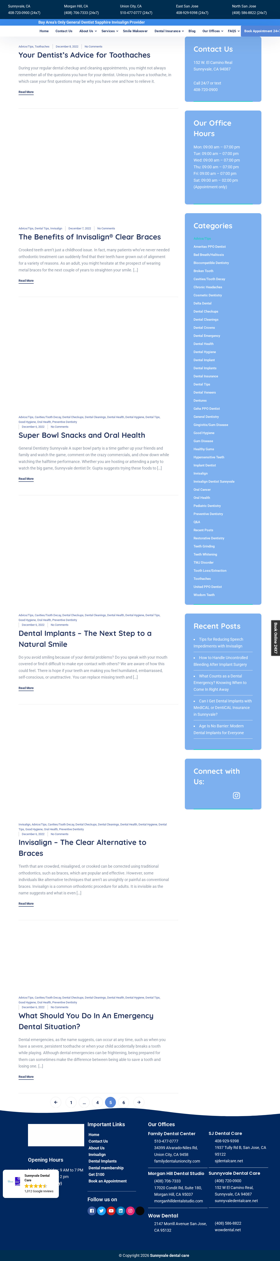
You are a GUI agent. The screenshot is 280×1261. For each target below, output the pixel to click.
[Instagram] (130, 1210)
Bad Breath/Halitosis (209, 255)
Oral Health (44, 422)
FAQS (232, 31)
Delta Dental (203, 303)
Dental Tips (42, 228)
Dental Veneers (205, 392)
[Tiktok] (140, 1210)
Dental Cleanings (95, 417)
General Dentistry (206, 417)
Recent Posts (203, 530)
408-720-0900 (206, 89)
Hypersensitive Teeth (209, 457)
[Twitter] (101, 1210)
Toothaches (42, 46)
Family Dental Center (172, 1134)
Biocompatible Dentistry (211, 263)
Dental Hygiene (134, 417)
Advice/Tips (26, 46)
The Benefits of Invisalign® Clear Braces (90, 236)
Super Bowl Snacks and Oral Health (82, 435)
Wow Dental (163, 1215)
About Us (86, 31)
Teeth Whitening (205, 554)
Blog (192, 31)
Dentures (200, 401)
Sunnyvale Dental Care (234, 1173)
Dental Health (115, 417)
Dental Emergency (207, 336)
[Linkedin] (120, 1210)
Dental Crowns (204, 328)
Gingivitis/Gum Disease (211, 425)
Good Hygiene (27, 422)
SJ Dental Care (225, 1133)
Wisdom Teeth (204, 595)
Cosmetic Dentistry (208, 295)
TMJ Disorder (204, 563)
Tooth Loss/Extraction (210, 571)
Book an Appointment (108, 1181)
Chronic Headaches (208, 287)
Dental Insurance (167, 31)
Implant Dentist (205, 465)
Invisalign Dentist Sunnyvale (214, 482)
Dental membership (106, 1168)
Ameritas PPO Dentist (210, 247)
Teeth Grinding (204, 546)
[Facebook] (92, 1210)
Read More (26, 92)
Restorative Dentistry (209, 538)
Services (108, 31)
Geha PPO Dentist (207, 409)
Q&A (197, 522)
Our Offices (211, 31)
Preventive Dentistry (64, 422)
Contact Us (64, 31)
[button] (31, 1184)
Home (44, 31)
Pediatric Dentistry (207, 506)
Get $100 (96, 1174)
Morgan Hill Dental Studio (176, 1173)
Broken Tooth (203, 271)
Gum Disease (203, 441)
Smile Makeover (135, 31)
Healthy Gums (204, 449)
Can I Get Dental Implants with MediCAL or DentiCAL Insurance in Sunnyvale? (223, 708)
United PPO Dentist (208, 587)
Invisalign (56, 228)
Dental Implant (204, 360)
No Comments (93, 46)
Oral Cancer (202, 490)
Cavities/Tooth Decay (48, 417)
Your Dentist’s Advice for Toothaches (84, 55)
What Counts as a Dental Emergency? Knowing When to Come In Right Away (220, 683)
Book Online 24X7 (275, 638)
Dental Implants (205, 368)
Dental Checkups (73, 417)
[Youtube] (111, 1210)
